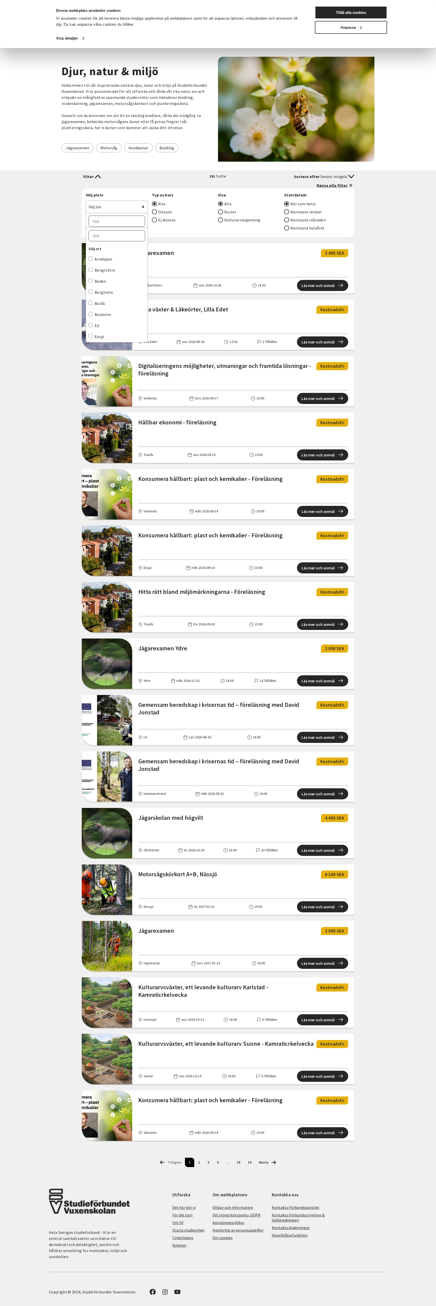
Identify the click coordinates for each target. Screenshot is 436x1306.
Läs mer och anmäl (318, 285)
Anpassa (348, 27)
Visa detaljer (67, 38)
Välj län (95, 206)
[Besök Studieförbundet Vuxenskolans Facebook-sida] (153, 1293)
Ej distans (167, 219)
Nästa (263, 1162)
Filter (88, 176)
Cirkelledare (182, 1237)
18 (238, 1162)
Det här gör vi (184, 1207)
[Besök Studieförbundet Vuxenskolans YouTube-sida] (177, 1293)
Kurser (230, 211)
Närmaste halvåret (307, 227)
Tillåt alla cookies (351, 12)
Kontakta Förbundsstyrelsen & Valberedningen (298, 1217)
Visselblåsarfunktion (290, 1235)
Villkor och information (232, 1207)
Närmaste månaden (308, 219)
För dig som (182, 1214)
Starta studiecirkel (188, 1230)
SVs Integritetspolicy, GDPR (236, 1214)
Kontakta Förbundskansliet (295, 1207)
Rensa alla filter (332, 185)
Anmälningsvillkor (228, 1222)
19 (249, 1162)
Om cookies (222, 1237)
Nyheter (179, 1245)
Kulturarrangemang (242, 219)
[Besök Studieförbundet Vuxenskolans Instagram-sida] (165, 1293)
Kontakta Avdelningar (291, 1227)
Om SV (177, 1222)
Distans (165, 211)
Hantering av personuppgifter (238, 1230)
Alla (161, 203)
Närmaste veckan (306, 211)
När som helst (303, 203)
